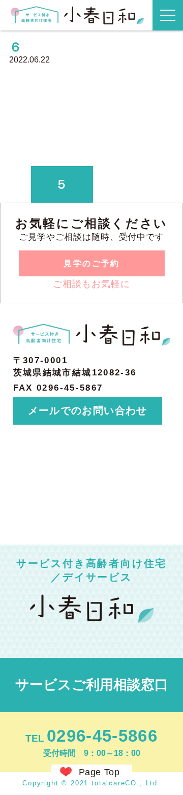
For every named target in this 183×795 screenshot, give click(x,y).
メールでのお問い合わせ (87, 410)
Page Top (99, 772)
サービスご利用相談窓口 (91, 684)
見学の (91, 263)
